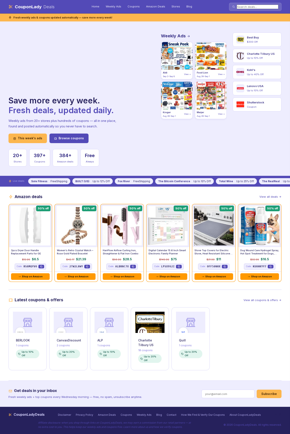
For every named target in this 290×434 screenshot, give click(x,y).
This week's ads (30, 138)
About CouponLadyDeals (245, 414)
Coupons (134, 6)
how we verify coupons (168, 426)
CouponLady (35, 6)
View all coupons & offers (261, 300)
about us (143, 426)
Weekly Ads (113, 6)
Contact (171, 414)
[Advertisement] (65, 64)
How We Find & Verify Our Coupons (203, 414)
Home (95, 6)
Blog (189, 6)
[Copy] (41, 266)
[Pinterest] (280, 415)
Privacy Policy (84, 414)
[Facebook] (275, 415)
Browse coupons (71, 138)
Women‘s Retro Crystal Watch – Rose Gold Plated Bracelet (75, 252)
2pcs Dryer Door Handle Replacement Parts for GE (26, 252)
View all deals (268, 196)
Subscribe (269, 394)
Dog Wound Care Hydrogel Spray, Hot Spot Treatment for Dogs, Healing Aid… (259, 253)
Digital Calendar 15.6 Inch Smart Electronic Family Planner (167, 252)
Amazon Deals (155, 6)
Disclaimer (64, 414)
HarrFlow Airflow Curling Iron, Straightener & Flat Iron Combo (120, 252)
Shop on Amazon (32, 276)
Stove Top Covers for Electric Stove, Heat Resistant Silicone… (213, 252)
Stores (176, 6)
